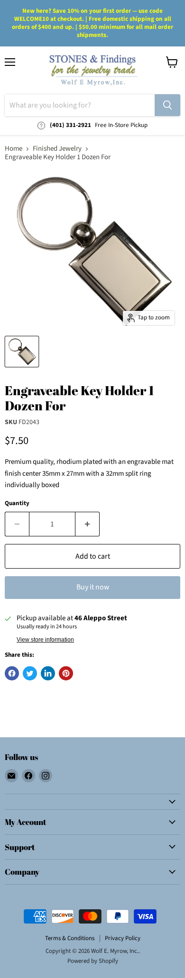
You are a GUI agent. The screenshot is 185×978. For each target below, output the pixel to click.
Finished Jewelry (57, 149)
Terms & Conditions (69, 938)
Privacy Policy (122, 938)
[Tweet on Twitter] (30, 673)
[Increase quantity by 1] (87, 524)
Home (13, 149)
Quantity (17, 503)
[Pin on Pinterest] (66, 673)
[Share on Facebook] (12, 673)
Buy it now (92, 587)
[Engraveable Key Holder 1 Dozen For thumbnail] (21, 351)
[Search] (167, 105)
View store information (45, 639)
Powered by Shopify (92, 961)
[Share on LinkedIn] (48, 673)
